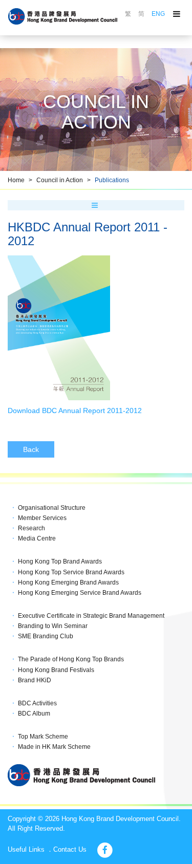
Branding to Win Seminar (53, 626)
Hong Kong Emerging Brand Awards (68, 582)
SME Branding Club (45, 636)
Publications (112, 180)
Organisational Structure (52, 507)
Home (16, 180)
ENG (158, 13)
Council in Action (59, 180)
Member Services (42, 518)
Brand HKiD (34, 680)
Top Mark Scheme (43, 736)
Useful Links (26, 849)
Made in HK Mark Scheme (54, 746)
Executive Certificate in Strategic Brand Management (91, 615)
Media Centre (37, 538)
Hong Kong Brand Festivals (56, 670)
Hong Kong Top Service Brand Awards (71, 572)
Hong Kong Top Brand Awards (60, 561)
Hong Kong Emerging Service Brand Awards (79, 592)
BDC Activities (37, 703)
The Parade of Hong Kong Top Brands (71, 659)
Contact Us (70, 849)
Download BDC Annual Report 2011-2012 (75, 410)
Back (31, 449)
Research (31, 528)
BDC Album (34, 713)
